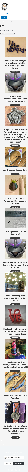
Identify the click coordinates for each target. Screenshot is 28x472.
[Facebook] (9, 470)
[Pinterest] (19, 470)
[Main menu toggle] (4, 17)
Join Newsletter (19, 463)
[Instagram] (16, 470)
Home (1, 21)
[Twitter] (12, 470)
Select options (15, 71)
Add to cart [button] (15, 174)
